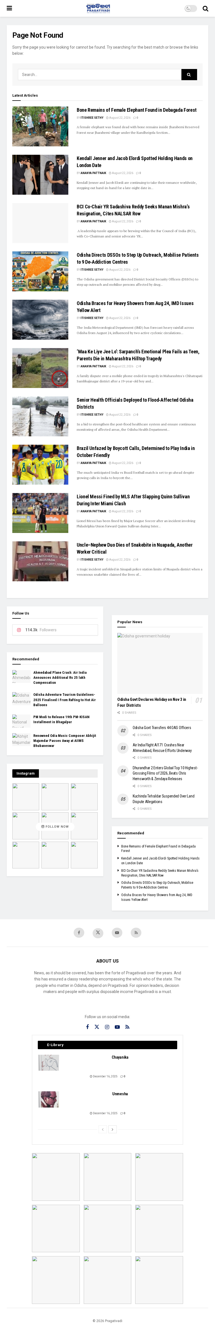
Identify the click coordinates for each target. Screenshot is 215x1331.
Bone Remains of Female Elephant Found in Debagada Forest (137, 110)
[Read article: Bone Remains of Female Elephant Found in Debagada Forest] (40, 126)
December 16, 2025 (105, 1076)
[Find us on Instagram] (107, 1027)
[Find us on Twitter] (98, 933)
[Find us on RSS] (136, 933)
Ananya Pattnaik (93, 173)
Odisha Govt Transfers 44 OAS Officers (162, 727)
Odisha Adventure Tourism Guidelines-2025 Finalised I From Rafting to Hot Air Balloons (64, 699)
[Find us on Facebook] (79, 933)
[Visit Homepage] (98, 8)
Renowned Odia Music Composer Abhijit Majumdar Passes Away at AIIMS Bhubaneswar (64, 741)
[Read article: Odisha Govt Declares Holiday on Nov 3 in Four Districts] (160, 663)
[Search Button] (205, 8)
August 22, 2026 (119, 117)
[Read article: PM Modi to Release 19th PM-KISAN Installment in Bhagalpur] (21, 721)
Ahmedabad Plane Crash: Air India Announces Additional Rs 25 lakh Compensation (60, 677)
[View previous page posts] (103, 1129)
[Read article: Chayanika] (49, 1063)
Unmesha (120, 1094)
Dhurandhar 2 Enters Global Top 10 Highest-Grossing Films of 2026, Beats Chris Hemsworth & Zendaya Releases (165, 773)
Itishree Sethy (92, 117)
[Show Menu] (9, 8)
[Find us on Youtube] (117, 933)
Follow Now (57, 827)
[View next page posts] (112, 1129)
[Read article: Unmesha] (49, 1099)
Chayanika (120, 1057)
